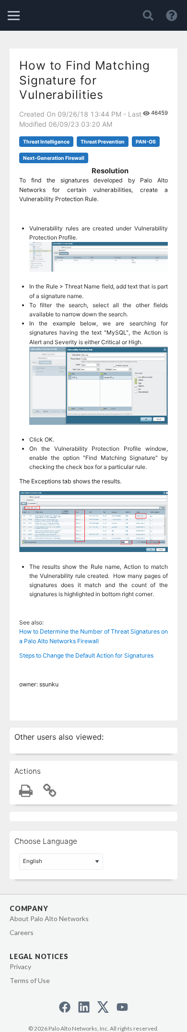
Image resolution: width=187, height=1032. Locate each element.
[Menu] (13, 16)
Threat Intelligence (46, 142)
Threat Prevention (103, 142)
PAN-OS (146, 142)
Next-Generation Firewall (53, 158)
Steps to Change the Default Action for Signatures (86, 655)
